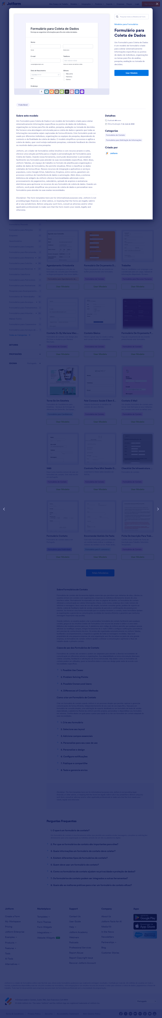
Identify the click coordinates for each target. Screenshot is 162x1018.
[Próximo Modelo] (158, 509)
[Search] (117, 16)
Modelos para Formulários (126, 24)
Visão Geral (23, 105)
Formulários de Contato (115, 135)
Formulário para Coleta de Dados (130, 33)
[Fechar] (157, 4)
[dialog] (81, 509)
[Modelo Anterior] (4, 509)
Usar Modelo (131, 73)
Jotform (114, 153)
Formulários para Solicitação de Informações (123, 140)
